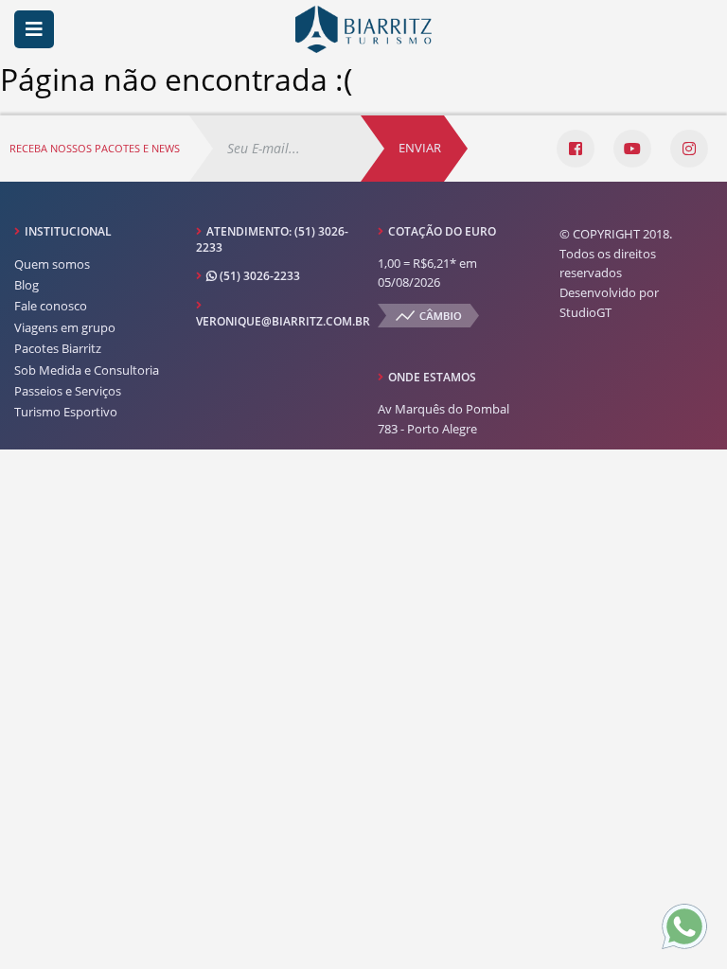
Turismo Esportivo (65, 411)
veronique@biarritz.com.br (283, 321)
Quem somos (52, 264)
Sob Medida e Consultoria (86, 370)
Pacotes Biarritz (57, 348)
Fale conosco (50, 305)
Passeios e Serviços (67, 390)
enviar (420, 147)
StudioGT (585, 312)
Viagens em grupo (64, 327)
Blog (26, 284)
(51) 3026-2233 (258, 276)
